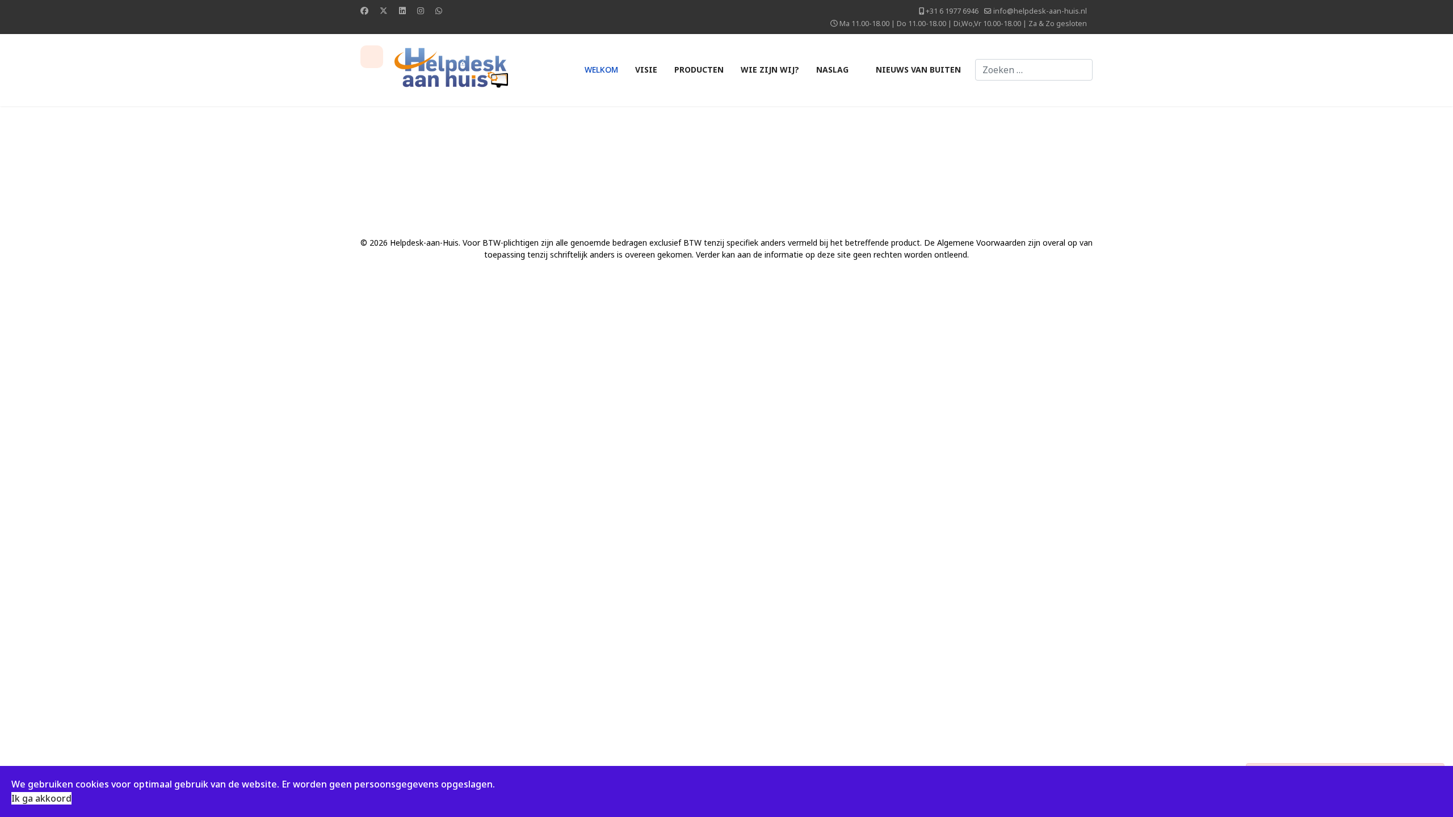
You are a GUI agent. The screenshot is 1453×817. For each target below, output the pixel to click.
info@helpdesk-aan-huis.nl (1040, 11)
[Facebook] (364, 10)
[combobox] (1034, 70)
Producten (699, 69)
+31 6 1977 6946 (952, 11)
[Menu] (371, 56)
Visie (646, 69)
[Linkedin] (402, 10)
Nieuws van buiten (918, 69)
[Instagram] (420, 10)
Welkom (601, 69)
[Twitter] (384, 10)
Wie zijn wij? (770, 69)
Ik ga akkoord (41, 798)
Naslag (832, 69)
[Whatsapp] (438, 10)
